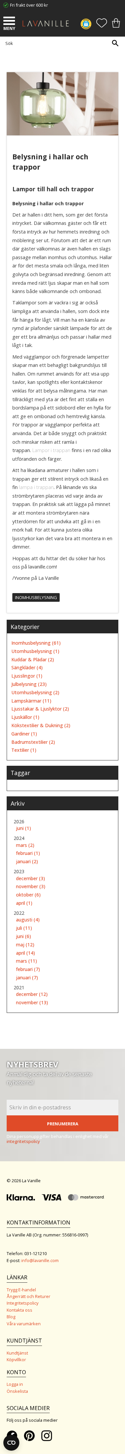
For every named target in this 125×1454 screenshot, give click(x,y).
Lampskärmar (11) (31, 701)
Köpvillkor (16, 1360)
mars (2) (25, 845)
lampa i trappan (36, 487)
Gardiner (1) (24, 734)
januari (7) (27, 978)
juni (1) (23, 828)
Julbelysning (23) (29, 684)
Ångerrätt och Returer (28, 1296)
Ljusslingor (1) (26, 676)
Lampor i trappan (51, 450)
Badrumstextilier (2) (33, 742)
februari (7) (28, 969)
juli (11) (24, 928)
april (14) (25, 953)
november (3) (30, 886)
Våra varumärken (24, 1324)
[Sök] (115, 43)
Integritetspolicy (22, 1303)
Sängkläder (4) (27, 668)
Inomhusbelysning (36, 597)
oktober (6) (28, 895)
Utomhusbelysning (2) (35, 693)
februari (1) (28, 853)
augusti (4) (28, 920)
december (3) (30, 879)
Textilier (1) (23, 750)
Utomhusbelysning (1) (35, 651)
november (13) (32, 1003)
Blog (11, 1317)
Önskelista (17, 1391)
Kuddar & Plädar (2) (32, 660)
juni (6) (23, 936)
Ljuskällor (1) (25, 717)
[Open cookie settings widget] (11, 1443)
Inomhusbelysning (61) (36, 643)
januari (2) (27, 862)
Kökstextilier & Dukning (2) (40, 725)
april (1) (24, 903)
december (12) (32, 994)
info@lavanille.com (40, 1260)
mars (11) (26, 961)
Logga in (15, 1384)
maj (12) (25, 945)
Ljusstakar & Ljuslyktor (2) (40, 709)
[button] (10, 21)
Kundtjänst (17, 1353)
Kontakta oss (19, 1310)
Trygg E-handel (21, 1290)
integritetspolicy (23, 1141)
